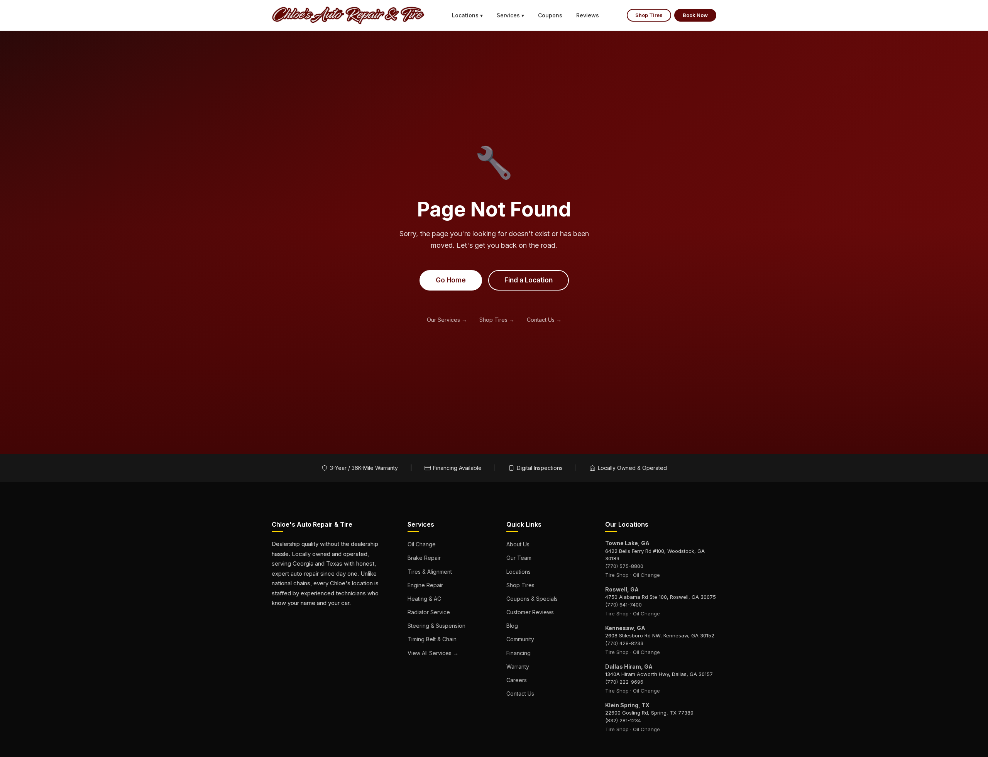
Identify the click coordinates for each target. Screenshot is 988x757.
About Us (518, 544)
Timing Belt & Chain (432, 639)
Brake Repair (424, 557)
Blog (512, 625)
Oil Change (422, 544)
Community (520, 639)
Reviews (587, 15)
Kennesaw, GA (625, 628)
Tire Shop (617, 575)
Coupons (550, 15)
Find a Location (528, 280)
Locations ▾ (467, 15)
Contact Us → (544, 319)
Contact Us (520, 693)
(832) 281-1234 (623, 720)
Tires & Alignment (430, 571)
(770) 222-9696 (624, 682)
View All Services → (433, 653)
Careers (516, 680)
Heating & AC (424, 598)
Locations (518, 571)
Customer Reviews (530, 612)
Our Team (518, 557)
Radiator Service (429, 612)
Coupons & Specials (532, 598)
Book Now (695, 15)
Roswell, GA (622, 589)
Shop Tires (649, 15)
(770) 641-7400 (623, 605)
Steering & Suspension (436, 625)
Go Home (451, 280)
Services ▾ (510, 15)
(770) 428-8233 (624, 643)
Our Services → (447, 319)
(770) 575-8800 (624, 566)
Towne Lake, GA (627, 543)
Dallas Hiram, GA (629, 666)
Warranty (517, 666)
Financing (518, 653)
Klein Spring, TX (627, 705)
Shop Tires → (496, 319)
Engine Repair (425, 585)
